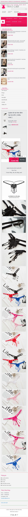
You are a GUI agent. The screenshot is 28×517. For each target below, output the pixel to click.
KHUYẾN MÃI (23, 1)
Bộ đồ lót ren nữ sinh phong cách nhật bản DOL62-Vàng (17, 78)
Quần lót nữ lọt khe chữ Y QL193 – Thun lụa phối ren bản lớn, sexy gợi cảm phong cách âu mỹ (16, 41)
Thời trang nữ (9, 18)
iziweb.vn (16, 511)
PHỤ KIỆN (8, 21)
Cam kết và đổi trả (5, 478)
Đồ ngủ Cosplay (4, 1)
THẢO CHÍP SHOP (4, 502)
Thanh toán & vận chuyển (6, 485)
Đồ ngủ (15, 18)
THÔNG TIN (8, 24)
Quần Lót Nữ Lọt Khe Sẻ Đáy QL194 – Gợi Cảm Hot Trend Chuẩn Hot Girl (17, 32)
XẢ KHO (19, 21)
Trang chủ (3, 108)
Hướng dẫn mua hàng (6, 483)
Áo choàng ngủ (16, 1)
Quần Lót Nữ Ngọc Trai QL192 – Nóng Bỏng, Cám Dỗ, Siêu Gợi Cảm (16, 51)
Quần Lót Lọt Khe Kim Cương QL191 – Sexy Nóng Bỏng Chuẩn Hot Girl (16, 60)
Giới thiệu (4, 479)
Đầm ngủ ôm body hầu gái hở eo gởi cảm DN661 (16, 68)
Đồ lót (20, 18)
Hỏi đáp (3, 481)
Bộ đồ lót (11, 1)
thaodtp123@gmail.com (5, 498)
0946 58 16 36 (15, 124)
